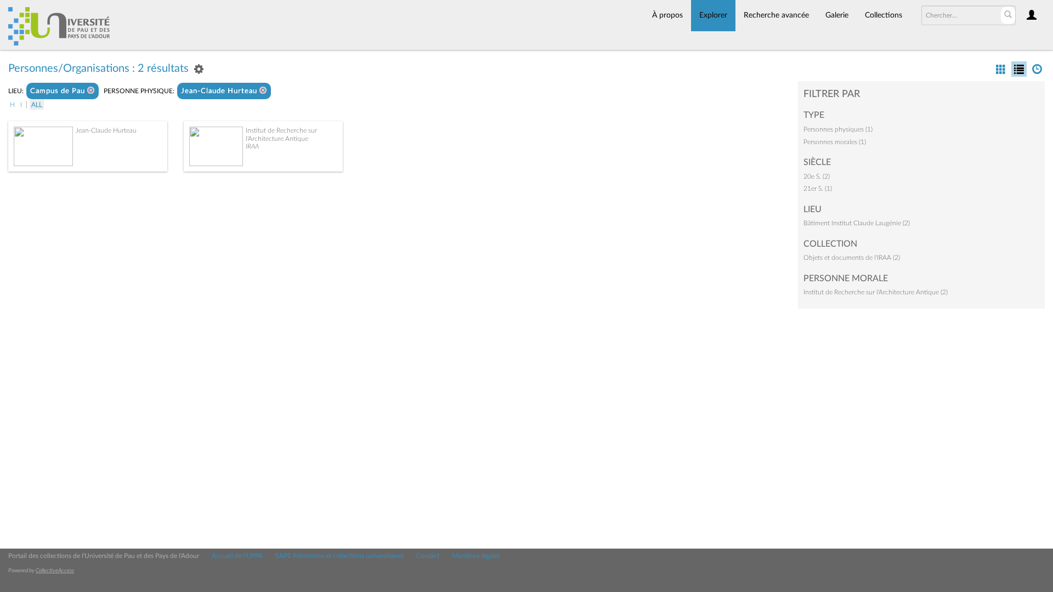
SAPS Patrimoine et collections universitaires (339, 556)
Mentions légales (476, 556)
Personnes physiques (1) (838, 129)
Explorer (713, 15)
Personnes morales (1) (834, 142)
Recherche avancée (776, 15)
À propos (667, 15)
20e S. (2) (816, 176)
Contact (427, 556)
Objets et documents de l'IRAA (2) (851, 257)
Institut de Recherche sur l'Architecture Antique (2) (875, 292)
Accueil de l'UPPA (237, 556)
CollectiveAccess (55, 570)
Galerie (836, 15)
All (36, 104)
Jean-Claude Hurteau (220, 91)
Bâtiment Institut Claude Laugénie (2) (856, 223)
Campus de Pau (58, 91)
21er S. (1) (817, 188)
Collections (883, 15)
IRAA (252, 146)
